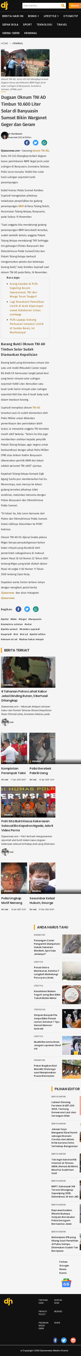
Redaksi (58, 1311)
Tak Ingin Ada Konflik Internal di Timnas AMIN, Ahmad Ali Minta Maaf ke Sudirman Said (64, 1166)
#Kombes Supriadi (30, 629)
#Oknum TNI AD (9, 639)
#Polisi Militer (38, 634)
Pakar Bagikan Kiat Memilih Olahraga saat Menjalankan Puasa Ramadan (45, 1071)
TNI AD (36, 407)
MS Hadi (10, 722)
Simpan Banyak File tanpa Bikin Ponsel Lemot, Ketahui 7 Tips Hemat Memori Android (46, 1021)
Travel (62, 24)
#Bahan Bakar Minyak (31, 639)
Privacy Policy (43, 1313)
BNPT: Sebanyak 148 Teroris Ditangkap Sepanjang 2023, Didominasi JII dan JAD (64, 1191)
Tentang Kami (43, 1301)
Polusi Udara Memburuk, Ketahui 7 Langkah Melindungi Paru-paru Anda (46, 972)
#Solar (28, 624)
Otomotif (70, 16)
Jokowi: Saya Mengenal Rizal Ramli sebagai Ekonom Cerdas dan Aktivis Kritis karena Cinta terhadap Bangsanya (64, 1138)
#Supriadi (6, 634)
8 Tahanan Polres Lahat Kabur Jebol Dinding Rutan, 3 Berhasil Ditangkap (24, 696)
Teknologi (44, 24)
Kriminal (30, 33)
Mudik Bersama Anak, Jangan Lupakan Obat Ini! (47, 1045)
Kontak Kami (58, 1301)
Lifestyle (50, 16)
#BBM (14, 619)
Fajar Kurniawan (14, 133)
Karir (57, 1322)
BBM (21, 206)
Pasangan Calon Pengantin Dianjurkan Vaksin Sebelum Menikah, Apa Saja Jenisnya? (47, 947)
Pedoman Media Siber (44, 1325)
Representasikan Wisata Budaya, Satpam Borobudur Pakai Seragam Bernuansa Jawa (63, 1217)
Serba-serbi (11, 33)
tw (64, 1344)
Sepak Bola (10, 24)
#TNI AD (24, 634)
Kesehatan (39, 935)
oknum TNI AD (40, 150)
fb (55, 1344)
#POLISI (5, 619)
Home (4, 43)
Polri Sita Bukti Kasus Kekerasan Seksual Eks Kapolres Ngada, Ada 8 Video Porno (27, 825)
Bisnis (32, 16)
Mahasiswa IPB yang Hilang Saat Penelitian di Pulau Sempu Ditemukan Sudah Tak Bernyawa (64, 1244)
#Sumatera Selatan (12, 624)
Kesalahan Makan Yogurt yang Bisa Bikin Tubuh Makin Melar (47, 995)
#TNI (16, 634)
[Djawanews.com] (4, 5)
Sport (27, 24)
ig (73, 1344)
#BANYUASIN (34, 619)
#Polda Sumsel (9, 629)
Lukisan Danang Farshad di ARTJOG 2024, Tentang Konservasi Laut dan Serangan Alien (63, 1109)
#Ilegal (23, 619)
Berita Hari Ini (13, 16)
